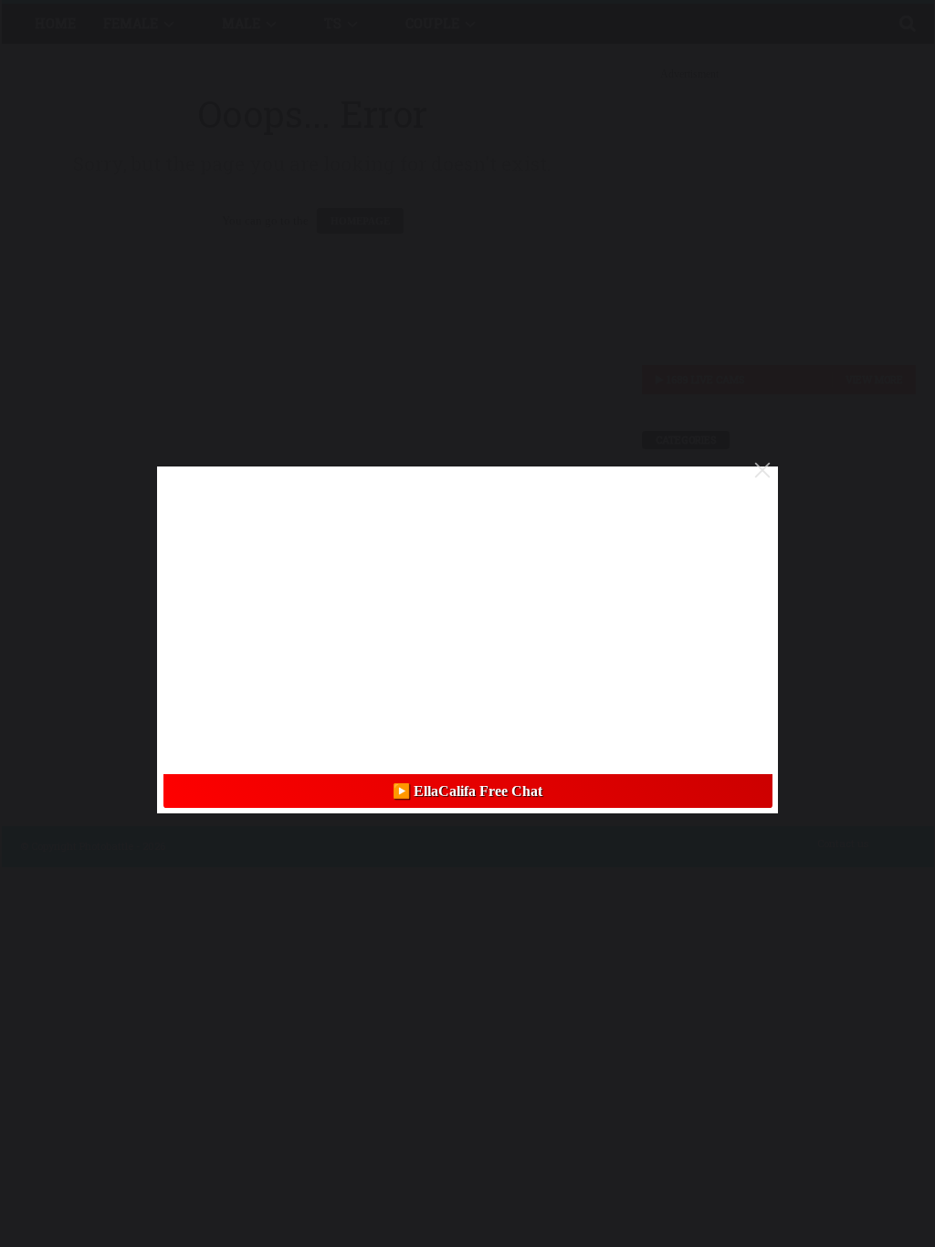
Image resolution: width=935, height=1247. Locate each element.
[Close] (762, 470)
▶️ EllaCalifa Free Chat (467, 791)
